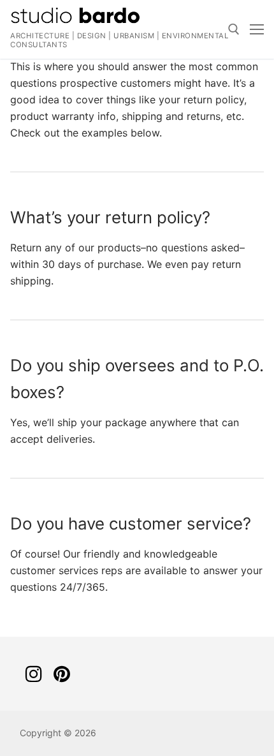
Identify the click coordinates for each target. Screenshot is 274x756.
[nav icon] (257, 29)
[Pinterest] (61, 673)
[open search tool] (234, 29)
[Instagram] (33, 673)
